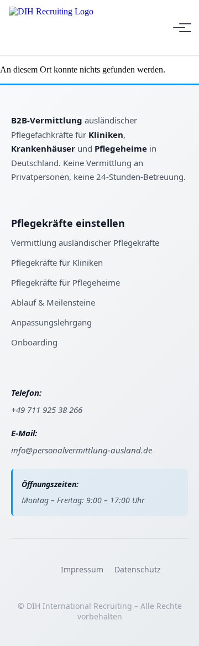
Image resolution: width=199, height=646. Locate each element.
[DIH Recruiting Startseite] (51, 28)
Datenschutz (137, 569)
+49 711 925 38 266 (46, 409)
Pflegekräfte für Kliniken (57, 262)
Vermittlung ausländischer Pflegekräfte (85, 242)
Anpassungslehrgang (51, 322)
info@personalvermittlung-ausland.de (81, 450)
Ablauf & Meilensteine (53, 302)
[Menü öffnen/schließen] (179, 28)
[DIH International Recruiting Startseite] (49, 109)
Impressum (82, 569)
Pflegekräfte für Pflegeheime (65, 282)
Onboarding (34, 342)
